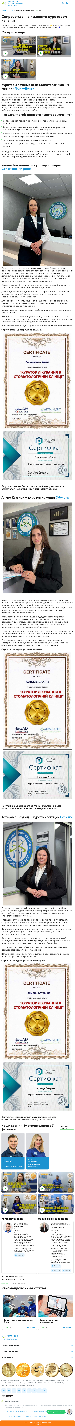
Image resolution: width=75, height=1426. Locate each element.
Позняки (66, 817)
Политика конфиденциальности (16, 1411)
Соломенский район (17, 169)
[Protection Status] (37, 1396)
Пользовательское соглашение (35, 1416)
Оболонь (62, 497)
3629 (60, 27)
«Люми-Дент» (23, 88)
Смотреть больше (64, 1127)
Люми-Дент (5, 11)
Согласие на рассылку (13, 1416)
